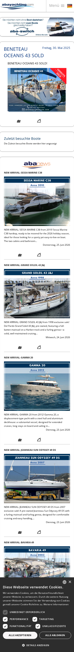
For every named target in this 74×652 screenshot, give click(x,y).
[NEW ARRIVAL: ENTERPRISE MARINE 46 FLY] (37, 570)
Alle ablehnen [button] (55, 635)
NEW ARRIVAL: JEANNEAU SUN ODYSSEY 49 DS (30, 357)
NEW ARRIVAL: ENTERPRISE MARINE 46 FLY (28, 542)
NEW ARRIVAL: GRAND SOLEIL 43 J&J (24, 172)
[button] (37, 645)
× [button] (69, 582)
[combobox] (64, 582)
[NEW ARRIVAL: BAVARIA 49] (37, 478)
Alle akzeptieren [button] (20, 635)
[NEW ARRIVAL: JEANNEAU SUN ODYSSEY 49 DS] (37, 386)
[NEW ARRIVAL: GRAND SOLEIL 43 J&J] (37, 201)
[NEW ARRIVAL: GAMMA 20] (37, 293)
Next (68, 27)
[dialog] (37, 614)
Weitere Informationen (55, 604)
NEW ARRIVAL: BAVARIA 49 (19, 450)
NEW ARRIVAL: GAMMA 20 (18, 265)
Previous (5, 27)
